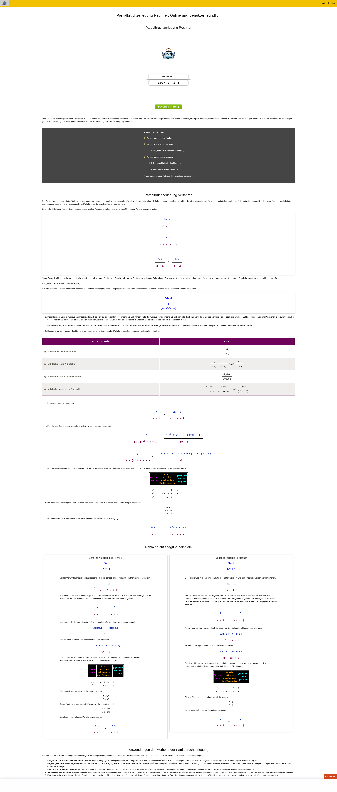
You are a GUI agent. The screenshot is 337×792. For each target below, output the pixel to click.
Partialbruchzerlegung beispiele (158, 157)
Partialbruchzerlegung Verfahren (159, 144)
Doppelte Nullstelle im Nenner (164, 169)
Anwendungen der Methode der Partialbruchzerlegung (168, 176)
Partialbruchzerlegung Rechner (158, 138)
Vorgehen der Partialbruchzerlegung (166, 150)
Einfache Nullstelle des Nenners (165, 163)
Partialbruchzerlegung (168, 107)
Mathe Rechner (328, 3)
